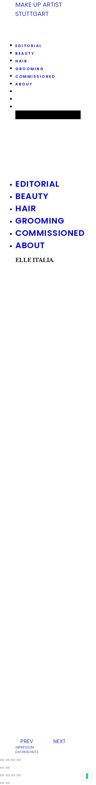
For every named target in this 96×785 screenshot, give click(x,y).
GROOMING (29, 68)
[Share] (8, 775)
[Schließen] (2, 760)
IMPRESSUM (24, 747)
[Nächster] (8, 767)
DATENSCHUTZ (27, 752)
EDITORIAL (28, 45)
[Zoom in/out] (19, 775)
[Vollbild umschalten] (13, 760)
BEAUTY (24, 53)
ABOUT (24, 84)
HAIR (21, 61)
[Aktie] (8, 760)
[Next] (8, 783)
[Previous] (2, 783)
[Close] (2, 775)
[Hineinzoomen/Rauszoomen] (19, 760)
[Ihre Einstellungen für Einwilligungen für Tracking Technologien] (87, 776)
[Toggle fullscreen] (13, 775)
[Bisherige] (2, 767)
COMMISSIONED (35, 76)
